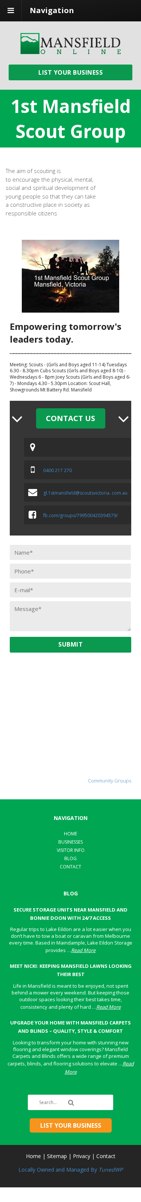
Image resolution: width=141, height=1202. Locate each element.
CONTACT (70, 867)
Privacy (81, 1156)
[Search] (72, 1102)
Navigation (52, 10)
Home (33, 1156)
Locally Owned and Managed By (70, 1169)
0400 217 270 (57, 470)
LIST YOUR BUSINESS (70, 72)
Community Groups (109, 780)
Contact (105, 1156)
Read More (83, 950)
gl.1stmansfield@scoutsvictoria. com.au (85, 493)
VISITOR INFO (71, 850)
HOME (70, 833)
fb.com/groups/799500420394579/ (80, 515)
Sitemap (57, 1156)
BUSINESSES (70, 842)
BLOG (70, 858)
